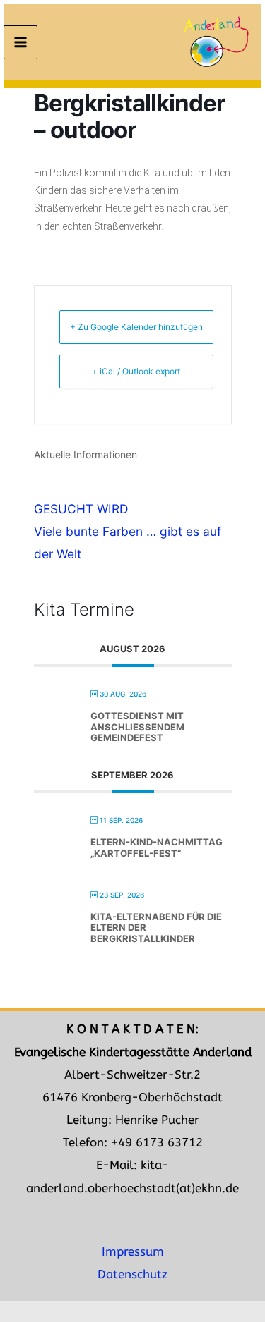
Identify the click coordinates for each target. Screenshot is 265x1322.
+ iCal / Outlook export (136, 371)
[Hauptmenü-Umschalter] (20, 42)
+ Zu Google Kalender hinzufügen (136, 327)
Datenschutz (132, 1274)
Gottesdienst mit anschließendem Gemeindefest (137, 726)
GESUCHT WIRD (81, 508)
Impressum (133, 1251)
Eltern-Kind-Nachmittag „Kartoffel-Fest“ (156, 847)
